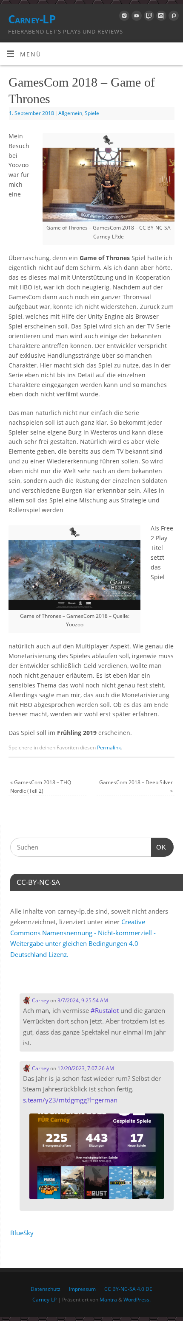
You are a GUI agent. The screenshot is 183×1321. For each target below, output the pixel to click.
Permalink (109, 747)
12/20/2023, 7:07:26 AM (85, 1068)
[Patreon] (172, 17)
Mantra (108, 1299)
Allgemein (70, 113)
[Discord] (160, 17)
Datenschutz (45, 1289)
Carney (40, 1000)
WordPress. (137, 1299)
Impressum (82, 1289)
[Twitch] (148, 17)
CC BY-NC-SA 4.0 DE (128, 1289)
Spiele (92, 113)
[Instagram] (123, 17)
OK (158, 847)
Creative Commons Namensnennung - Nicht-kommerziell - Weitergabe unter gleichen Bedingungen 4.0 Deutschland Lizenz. (83, 938)
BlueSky (22, 1232)
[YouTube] (135, 17)
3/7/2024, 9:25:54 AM (82, 1000)
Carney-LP (31, 19)
